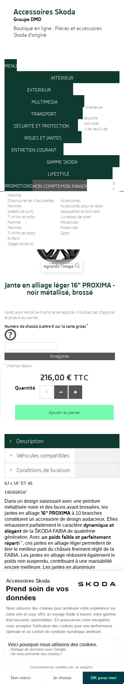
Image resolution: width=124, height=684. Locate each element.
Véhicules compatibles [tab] (43, 455)
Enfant (14, 238)
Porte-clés (69, 227)
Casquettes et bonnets (80, 211)
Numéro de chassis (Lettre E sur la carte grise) (46, 326)
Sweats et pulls (21, 211)
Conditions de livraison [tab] (43, 470)
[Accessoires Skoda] (62, 2)
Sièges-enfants (21, 244)
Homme (14, 195)
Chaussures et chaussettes (31, 200)
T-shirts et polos (22, 217)
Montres (15, 206)
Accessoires (70, 200)
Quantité (25, 388)
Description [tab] (29, 441)
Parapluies (69, 222)
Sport (65, 233)
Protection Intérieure (84, 107)
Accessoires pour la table (81, 206)
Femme (14, 222)
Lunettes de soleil (75, 217)
